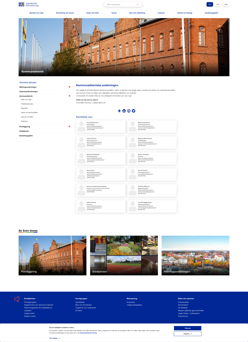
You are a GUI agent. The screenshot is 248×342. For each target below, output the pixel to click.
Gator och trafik (26, 99)
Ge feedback (183, 307)
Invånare (161, 13)
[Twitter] (133, 111)
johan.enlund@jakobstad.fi (94, 144)
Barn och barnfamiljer (83, 305)
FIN (218, 4)
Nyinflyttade (79, 302)
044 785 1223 (142, 193)
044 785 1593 (142, 129)
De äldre (78, 310)
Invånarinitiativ (183, 302)
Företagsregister (30, 302)
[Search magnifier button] (137, 4)
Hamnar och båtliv (27, 117)
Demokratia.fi (183, 305)
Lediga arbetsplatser (134, 305)
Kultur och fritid (93, 13)
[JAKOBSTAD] (29, 4)
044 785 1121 (141, 209)
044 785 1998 (91, 129)
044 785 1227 (90, 161)
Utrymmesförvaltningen (28, 91)
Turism (114, 13)
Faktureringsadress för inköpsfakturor (38, 307)
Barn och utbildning (137, 13)
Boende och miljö (36, 13)
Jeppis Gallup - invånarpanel (188, 313)
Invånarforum (183, 316)
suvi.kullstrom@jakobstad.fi (145, 174)
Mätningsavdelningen (28, 87)
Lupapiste (27, 310)
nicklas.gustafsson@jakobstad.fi (95, 160)
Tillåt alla (188, 328)
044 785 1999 (91, 192)
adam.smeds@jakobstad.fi (94, 208)
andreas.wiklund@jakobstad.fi (146, 192)
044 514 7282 (90, 177)
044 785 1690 (91, 209)
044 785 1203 (142, 145)
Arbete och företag (184, 13)
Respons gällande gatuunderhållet (191, 310)
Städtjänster (24, 131)
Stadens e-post (29, 316)
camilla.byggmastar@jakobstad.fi (147, 208)
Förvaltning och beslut (65, 13)
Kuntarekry (131, 302)
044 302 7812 (142, 176)
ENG (226, 4)
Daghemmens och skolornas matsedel (38, 305)
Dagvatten (24, 108)
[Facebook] (128, 111)
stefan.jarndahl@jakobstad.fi (146, 160)
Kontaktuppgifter (211, 13)
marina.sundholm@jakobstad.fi (146, 128)
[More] (119, 111)
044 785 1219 (141, 161)
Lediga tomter (29, 313)
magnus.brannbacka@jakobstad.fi (147, 144)
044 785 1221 (90, 145)
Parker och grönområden (29, 112)
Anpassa (186, 333)
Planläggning (24, 126)
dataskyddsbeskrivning (88, 333)
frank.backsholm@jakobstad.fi (95, 128)
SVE (209, 4)
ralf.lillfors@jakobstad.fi (93, 176)
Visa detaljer (53, 338)
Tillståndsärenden (27, 104)
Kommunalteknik (26, 96)
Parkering (24, 121)
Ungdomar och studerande (85, 307)
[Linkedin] (124, 111)
